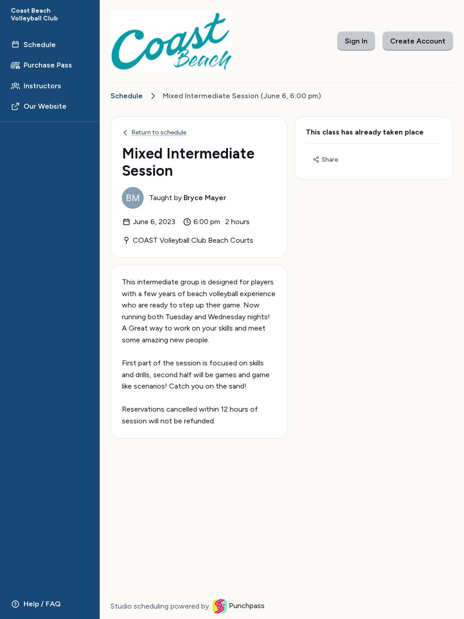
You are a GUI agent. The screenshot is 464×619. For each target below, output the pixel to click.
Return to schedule (159, 132)
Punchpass (247, 605)
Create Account (417, 41)
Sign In (356, 41)
